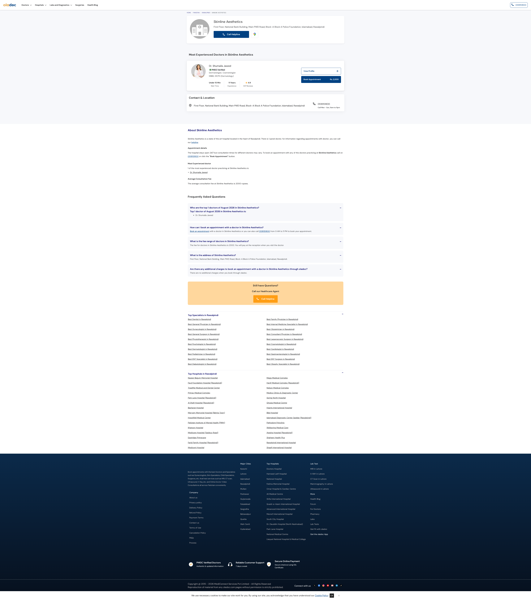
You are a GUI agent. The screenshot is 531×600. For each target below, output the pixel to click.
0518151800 (193, 156)
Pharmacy (314, 514)
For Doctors (315, 509)
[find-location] (254, 34)
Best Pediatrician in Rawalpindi (201, 354)
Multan (243, 489)
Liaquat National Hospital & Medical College (286, 539)
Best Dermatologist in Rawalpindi (202, 349)
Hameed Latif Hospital (277, 474)
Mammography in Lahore (321, 484)
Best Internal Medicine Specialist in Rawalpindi (287, 324)
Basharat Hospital (196, 407)
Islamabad (245, 479)
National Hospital (274, 479)
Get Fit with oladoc (318, 529)
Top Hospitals (273, 464)
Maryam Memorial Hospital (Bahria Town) (206, 412)
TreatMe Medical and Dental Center (204, 388)
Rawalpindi (206, 13)
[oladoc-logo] (9, 5)
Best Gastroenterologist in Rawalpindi (283, 354)
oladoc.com (229, 587)
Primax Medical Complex (199, 393)
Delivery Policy (195, 508)
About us (193, 497)
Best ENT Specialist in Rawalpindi (202, 359)
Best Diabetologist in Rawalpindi (202, 364)
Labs (312, 519)
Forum (313, 504)
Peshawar (244, 494)
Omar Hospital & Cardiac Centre (281, 489)
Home (189, 13)
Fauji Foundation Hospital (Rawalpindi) (205, 383)
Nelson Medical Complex (278, 388)
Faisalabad (245, 504)
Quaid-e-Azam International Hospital (283, 504)
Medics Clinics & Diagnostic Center (282, 393)
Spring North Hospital (276, 398)
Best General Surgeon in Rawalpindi (204, 334)
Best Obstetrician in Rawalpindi (280, 329)
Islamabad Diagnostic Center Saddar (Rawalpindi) (289, 417)
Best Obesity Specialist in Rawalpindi (283, 364)
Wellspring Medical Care (277, 427)
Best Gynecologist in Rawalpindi (202, 329)
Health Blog (315, 499)
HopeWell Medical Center (199, 417)
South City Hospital (275, 519)
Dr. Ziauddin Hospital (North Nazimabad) (285, 524)
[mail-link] (332, 585)
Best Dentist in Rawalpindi (199, 319)
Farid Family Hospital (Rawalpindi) (203, 442)
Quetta (243, 519)
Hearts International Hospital (279, 407)
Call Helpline (267, 298)
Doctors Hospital (274, 469)
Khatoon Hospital (195, 427)
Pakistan (196, 13)
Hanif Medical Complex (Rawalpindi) (283, 383)
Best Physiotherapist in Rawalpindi (203, 339)
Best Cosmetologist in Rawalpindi (281, 344)
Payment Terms (196, 518)
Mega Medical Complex (277, 378)
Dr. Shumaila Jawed (220, 66)
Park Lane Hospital (275, 529)
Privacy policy (195, 502)
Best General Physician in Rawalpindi (204, 324)
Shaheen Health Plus (276, 437)
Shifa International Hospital (279, 499)
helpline (194, 142)
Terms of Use (195, 528)
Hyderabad (245, 529)
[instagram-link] (323, 585)
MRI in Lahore (316, 469)
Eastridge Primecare (197, 437)
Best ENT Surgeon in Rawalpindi (281, 359)
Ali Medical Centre (275, 494)
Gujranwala (245, 499)
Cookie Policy (321, 595)
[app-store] (322, 542)
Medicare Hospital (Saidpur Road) (203, 432)
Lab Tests (314, 524)
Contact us (194, 523)
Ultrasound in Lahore (319, 489)
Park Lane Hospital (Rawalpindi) (202, 398)
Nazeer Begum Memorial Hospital (203, 378)
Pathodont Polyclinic (276, 422)
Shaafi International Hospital (279, 447)
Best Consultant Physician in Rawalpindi (284, 334)
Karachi (243, 469)
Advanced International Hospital (281, 509)
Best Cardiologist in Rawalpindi (280, 349)
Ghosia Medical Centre (277, 403)
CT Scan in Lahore (318, 479)
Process (192, 543)
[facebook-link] (319, 585)
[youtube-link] (328, 585)
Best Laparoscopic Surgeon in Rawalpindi (285, 339)
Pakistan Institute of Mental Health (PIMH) (206, 422)
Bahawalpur (245, 514)
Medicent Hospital (196, 447)
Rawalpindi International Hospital (281, 442)
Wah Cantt (245, 524)
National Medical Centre (277, 534)
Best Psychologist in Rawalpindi (202, 344)
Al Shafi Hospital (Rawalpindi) (201, 403)
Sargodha (244, 509)
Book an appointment (199, 231)
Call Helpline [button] (233, 34)
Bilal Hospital (272, 412)
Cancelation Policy (197, 533)
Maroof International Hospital (279, 514)
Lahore (243, 474)
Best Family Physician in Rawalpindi (282, 319)
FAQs (191, 538)
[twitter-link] (314, 585)
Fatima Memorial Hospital (278, 484)
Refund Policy (195, 513)
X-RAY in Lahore (317, 474)
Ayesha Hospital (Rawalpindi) (279, 432)
